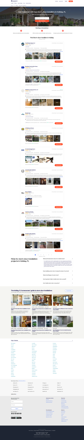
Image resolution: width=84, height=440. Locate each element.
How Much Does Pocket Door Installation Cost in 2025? (41, 309)
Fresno (12, 348)
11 (48, 254)
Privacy (37, 433)
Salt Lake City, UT (46, 389)
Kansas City (34, 355)
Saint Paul (33, 354)
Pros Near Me (63, 405)
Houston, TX (30, 385)
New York (33, 362)
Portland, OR (30, 389)
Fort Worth (55, 359)
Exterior (15, 3)
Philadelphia (55, 346)
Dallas (54, 355)
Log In (66, 1)
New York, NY (59, 387)
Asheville (33, 363)
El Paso (54, 357)
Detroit (33, 349)
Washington (13, 363)
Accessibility (46, 433)
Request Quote (58, 61)
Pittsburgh (55, 348)
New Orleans (34, 344)
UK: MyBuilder (53, 430)
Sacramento (13, 354)
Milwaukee (55, 373)
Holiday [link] (17, 5)
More (24, 3)
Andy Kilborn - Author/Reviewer (37, 328)
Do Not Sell (42, 433)
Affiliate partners (63, 421)
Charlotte (33, 365)
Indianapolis (13, 376)
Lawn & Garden (20, 3)
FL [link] (14, 5)
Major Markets (14, 340)
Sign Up (70, 1)
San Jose (12, 359)
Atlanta (12, 373)
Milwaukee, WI (15, 387)
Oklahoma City (34, 376)
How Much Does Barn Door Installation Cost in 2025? (20, 309)
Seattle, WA (45, 391)
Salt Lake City (55, 363)
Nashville (54, 352)
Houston (54, 360)
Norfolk (54, 365)
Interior (12, 3)
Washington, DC (60, 391)
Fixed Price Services (49, 402)
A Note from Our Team (64, 406)
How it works (63, 411)
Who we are (63, 412)
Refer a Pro (63, 403)
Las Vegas (34, 359)
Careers (62, 414)
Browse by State (22, 380)
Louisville (33, 343)
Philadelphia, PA (16, 389)
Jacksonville (13, 366)
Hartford (12, 362)
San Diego (13, 355)
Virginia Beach (55, 368)
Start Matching (42, 21)
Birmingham (13, 343)
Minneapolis (34, 352)
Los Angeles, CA (45, 385)
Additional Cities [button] (13, 394)
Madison (54, 371)
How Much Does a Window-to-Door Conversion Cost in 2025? (63, 309)
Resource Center (63, 402)
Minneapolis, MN (31, 387)
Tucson (12, 346)
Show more (61, 51)
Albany (33, 360)
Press (62, 415)
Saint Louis (34, 357)
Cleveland (34, 373)
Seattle (54, 370)
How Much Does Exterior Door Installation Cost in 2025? (21, 331)
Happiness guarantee (64, 419)
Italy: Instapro (42, 430)
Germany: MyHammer (37, 430)
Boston (33, 348)
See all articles (69, 290)
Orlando (12, 370)
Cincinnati (33, 371)
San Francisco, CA (31, 391)
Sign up (17, 408)
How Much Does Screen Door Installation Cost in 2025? (41, 331)
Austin (54, 354)
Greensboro (34, 366)
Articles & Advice (28, 3)
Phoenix (12, 344)
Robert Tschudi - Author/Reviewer (17, 328)
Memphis (54, 351)
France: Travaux (31, 430)
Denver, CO (15, 385)
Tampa (12, 371)
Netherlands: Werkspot (48, 430)
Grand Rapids (34, 351)
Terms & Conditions (47, 434)
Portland (54, 343)
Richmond (54, 366)
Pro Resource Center (49, 414)
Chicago (12, 374)
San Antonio (55, 362)
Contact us (63, 418)
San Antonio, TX (60, 389)
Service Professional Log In (50, 411)
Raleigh (33, 368)
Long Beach (13, 349)
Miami (12, 368)
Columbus (34, 374)
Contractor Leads (48, 415)
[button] (28, 55)
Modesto (12, 352)
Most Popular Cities (14, 380)
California (39, 433)
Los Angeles (13, 351)
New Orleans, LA (45, 387)
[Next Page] (51, 254)
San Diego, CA (15, 391)
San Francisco (13, 357)
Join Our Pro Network (49, 412)
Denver (12, 360)
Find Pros (47, 399)
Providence (55, 349)
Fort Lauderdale (14, 365)
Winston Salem (34, 370)
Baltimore (33, 346)
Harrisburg (55, 344)
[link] (42, 44)
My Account (63, 399)
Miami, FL (59, 385)
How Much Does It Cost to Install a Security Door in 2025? (62, 331)
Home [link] (12, 5)
